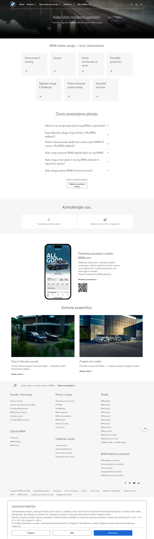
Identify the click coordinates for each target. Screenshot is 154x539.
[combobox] (145, 428)
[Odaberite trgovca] (141, 4)
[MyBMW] (131, 4)
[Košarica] (136, 4)
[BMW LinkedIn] (138, 483)
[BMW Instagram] (129, 483)
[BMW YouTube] (134, 483)
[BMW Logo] (13, 4)
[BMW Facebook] (125, 483)
